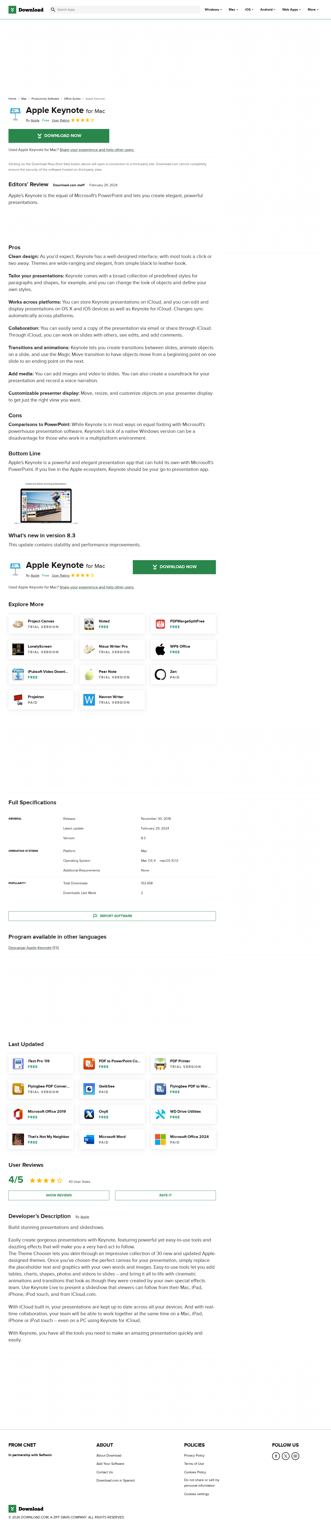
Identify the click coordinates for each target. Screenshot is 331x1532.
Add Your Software (110, 1464)
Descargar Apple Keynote (30, 947)
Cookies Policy (195, 1472)
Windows (212, 9)
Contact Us (104, 1472)
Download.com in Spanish (115, 1480)
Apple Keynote (65, 110)
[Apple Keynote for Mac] (15, 114)
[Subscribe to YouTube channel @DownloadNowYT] (295, 1456)
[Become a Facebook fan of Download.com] (276, 1456)
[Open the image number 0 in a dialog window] (46, 503)
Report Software (116, 916)
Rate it (165, 1195)
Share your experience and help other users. (97, 149)
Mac (232, 9)
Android (266, 9)
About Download (108, 1455)
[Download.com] (25, 10)
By (32, 120)
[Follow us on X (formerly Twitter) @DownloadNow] (286, 1456)
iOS (248, 9)
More (312, 10)
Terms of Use (194, 1464)
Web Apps (290, 9)
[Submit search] (53, 10)
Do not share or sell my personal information (201, 1483)
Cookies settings (196, 1494)
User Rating (61, 120)
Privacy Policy (194, 1455)
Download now (62, 135)
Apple (84, 1217)
